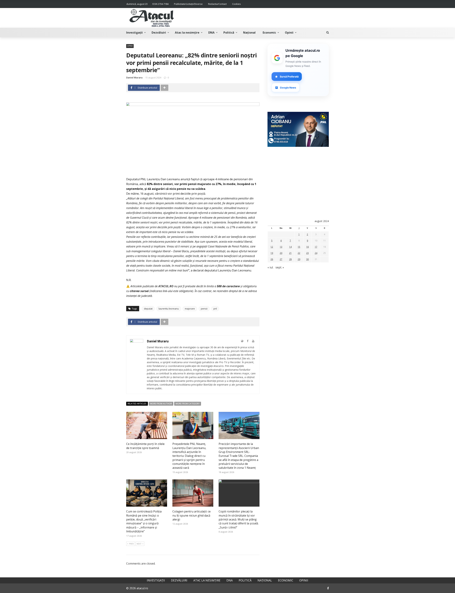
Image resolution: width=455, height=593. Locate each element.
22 (299, 253)
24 (316, 253)
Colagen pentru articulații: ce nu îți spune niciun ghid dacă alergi (191, 515)
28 (290, 259)
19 (272, 253)
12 (272, 246)
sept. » (279, 267)
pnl (215, 308)
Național (249, 32)
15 (299, 246)
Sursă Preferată (289, 76)
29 (299, 259)
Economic (269, 32)
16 (307, 246)
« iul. (270, 267)
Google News (288, 87)
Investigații (134, 32)
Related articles (137, 403)
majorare (190, 308)
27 (281, 259)
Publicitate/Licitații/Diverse (188, 4)
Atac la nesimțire (187, 32)
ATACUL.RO (165, 286)
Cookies (236, 4)
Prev (131, 543)
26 (272, 259)
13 (281, 246)
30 (307, 259)
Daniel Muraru (134, 77)
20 (281, 253)
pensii (204, 308)
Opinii (289, 32)
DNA (211, 32)
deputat (148, 308)
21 (290, 253)
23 (307, 253)
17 (316, 246)
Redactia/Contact (217, 4)
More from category (188, 403)
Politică (228, 32)
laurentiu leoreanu (169, 308)
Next (139, 543)
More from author (161, 403)
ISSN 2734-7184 (160, 4)
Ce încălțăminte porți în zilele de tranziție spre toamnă (145, 446)
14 (290, 246)
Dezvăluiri (159, 32)
